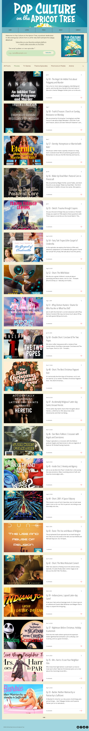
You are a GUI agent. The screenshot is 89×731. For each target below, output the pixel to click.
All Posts (7, 66)
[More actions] (82, 75)
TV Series (27, 66)
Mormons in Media (58, 66)
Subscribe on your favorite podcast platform (31, 42)
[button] (83, 66)
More (71, 66)
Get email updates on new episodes (21, 48)
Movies (17, 66)
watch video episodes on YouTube (32, 44)
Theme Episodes (41, 66)
